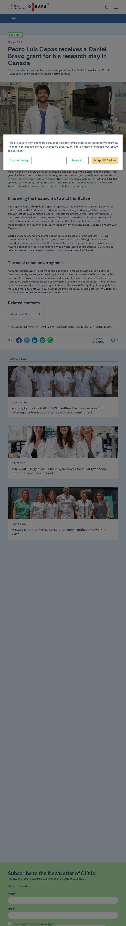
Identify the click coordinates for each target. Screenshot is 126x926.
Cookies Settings (20, 160)
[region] (63, 152)
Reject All (77, 160)
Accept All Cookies (104, 160)
